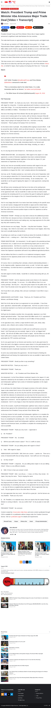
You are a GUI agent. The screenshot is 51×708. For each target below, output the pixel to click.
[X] (13, 534)
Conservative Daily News (20, 512)
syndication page (16, 516)
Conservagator (21, 693)
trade (31, 521)
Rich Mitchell (5, 23)
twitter (33, 532)
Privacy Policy (39, 697)
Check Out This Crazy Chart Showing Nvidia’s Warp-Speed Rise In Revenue (26, 677)
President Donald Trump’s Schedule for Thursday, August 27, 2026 (42, 554)
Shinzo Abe (24, 521)
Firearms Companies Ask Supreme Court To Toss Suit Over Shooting (24, 659)
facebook (36, 532)
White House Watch (14, 8)
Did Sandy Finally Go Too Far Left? (17, 641)
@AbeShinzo (8, 82)
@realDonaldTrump (23, 80)
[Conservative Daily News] (10, 2)
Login (37, 695)
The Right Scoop (21, 700)
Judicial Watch (21, 695)
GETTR (41, 532)
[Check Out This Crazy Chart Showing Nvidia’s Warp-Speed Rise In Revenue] (4, 679)
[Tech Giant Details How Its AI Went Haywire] (4, 667)
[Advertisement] (25, 619)
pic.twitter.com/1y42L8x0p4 (33, 89)
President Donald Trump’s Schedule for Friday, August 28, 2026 (8, 554)
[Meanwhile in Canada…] (4, 649)
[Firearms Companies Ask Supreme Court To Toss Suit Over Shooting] (4, 661)
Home (3, 5)
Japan (16, 521)
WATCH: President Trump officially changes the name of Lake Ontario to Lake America (25, 552)
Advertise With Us (39, 693)
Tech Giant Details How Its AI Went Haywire (19, 665)
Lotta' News (20, 697)
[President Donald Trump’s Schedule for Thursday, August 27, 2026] (42, 547)
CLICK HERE (35, 570)
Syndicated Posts (8, 5)
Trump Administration (41, 521)
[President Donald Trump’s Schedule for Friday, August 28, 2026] (8, 547)
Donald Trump (8, 521)
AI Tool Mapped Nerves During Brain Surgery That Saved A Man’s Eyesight (26, 653)
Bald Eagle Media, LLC (23, 705)
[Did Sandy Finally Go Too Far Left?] (4, 643)
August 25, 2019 (40, 93)
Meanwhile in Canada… (14, 647)
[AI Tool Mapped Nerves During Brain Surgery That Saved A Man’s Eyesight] (4, 655)
